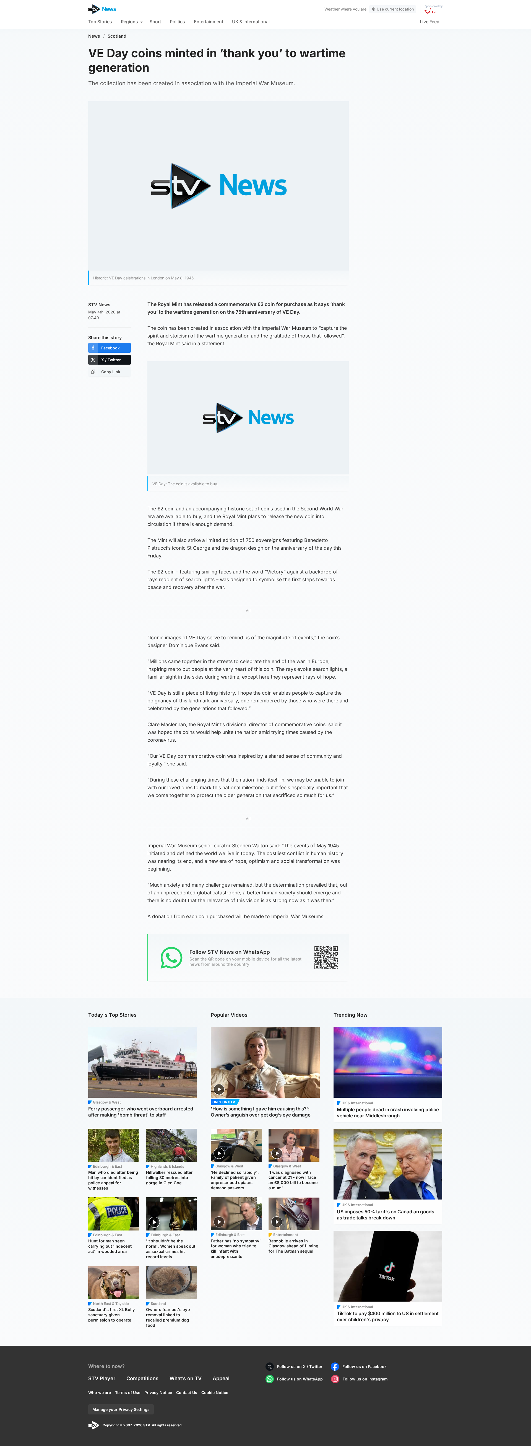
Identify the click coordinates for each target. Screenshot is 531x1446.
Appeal (221, 1378)
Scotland (117, 36)
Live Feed (429, 21)
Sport (155, 21)
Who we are (99, 1392)
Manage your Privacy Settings (121, 1409)
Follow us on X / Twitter (299, 1366)
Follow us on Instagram (365, 1379)
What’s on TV (186, 1378)
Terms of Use (127, 1392)
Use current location (395, 9)
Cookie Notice (214, 1392)
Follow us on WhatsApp (300, 1379)
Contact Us (186, 1392)
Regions (129, 21)
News (94, 36)
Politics (177, 21)
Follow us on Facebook (364, 1366)
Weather (332, 9)
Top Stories (100, 21)
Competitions (142, 1378)
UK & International (251, 21)
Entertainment (208, 21)
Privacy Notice (158, 1392)
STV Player (101, 1378)
